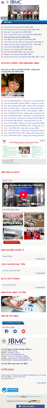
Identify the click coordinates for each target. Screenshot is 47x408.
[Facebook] (6, 331)
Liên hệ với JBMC (10, 316)
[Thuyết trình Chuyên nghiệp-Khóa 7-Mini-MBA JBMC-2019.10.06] (34, 219)
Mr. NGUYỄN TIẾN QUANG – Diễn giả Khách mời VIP (23, 121)
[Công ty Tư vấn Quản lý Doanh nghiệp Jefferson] (26, 2)
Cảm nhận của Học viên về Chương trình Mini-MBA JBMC (25, 42)
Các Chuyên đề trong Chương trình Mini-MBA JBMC (23, 34)
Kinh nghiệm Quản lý (12, 250)
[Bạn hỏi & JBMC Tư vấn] (23, 304)
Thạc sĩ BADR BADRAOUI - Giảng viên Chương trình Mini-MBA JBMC (25, 101)
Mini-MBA (7, 22)
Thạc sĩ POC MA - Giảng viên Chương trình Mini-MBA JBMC (25, 118)
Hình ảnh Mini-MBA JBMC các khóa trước (19, 52)
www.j (9, 353)
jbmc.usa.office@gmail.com (15, 354)
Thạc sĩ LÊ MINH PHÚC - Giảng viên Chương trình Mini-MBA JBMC (25, 108)
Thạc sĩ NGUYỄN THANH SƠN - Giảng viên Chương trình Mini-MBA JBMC (25, 133)
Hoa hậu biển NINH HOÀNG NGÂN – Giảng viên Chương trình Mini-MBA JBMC (25, 103)
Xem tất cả (41, 259)
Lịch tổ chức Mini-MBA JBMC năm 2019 (18, 47)
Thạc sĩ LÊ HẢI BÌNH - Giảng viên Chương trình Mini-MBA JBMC (25, 123)
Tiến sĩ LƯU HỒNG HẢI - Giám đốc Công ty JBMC (21, 128)
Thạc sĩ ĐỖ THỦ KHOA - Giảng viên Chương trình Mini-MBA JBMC (25, 130)
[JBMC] (23, 342)
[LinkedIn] (15, 331)
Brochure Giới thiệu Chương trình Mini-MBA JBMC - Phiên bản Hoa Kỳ (25, 57)
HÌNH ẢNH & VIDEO (10, 172)
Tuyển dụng (7, 369)
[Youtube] (23, 331)
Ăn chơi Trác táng (8, 285)
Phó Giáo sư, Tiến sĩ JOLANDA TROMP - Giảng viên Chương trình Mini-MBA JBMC (20, 70)
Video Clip (7, 180)
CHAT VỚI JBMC (27, 406)
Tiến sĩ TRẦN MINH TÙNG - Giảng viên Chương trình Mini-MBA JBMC (25, 135)
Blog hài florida (10, 278)
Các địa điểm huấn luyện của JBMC (14, 363)
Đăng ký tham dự (11, 242)
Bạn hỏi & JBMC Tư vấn (13, 292)
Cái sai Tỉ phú (7, 256)
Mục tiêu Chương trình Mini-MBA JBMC (18, 32)
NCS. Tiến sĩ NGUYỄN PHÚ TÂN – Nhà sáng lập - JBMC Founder (25, 111)
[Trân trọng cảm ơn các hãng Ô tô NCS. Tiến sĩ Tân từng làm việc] (34, 235)
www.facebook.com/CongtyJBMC (19, 358)
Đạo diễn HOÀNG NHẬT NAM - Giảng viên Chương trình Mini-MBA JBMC (25, 106)
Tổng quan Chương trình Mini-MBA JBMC (19, 27)
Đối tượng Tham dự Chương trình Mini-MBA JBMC (22, 29)
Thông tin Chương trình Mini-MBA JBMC (18, 49)
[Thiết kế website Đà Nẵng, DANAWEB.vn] (34, 401)
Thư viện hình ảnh (10, 209)
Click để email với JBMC (12, 323)
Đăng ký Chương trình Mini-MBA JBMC (18, 54)
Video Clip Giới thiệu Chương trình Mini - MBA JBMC (23, 44)
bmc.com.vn (15, 353)
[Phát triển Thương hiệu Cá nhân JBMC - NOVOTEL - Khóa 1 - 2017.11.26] (13, 235)
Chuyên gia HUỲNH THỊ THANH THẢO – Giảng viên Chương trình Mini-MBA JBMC (25, 125)
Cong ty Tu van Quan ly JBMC (18, 356)
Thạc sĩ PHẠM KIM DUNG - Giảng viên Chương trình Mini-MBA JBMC (25, 116)
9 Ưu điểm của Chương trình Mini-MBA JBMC (20, 39)
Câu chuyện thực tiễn (13, 264)
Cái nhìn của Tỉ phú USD (11, 270)
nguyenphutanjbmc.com (24, 360)
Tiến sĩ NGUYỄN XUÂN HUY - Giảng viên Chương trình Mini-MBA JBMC (25, 113)
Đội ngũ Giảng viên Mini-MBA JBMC (17, 37)
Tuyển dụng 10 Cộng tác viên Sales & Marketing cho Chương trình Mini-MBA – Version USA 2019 (23, 376)
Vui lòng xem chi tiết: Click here (12, 97)
